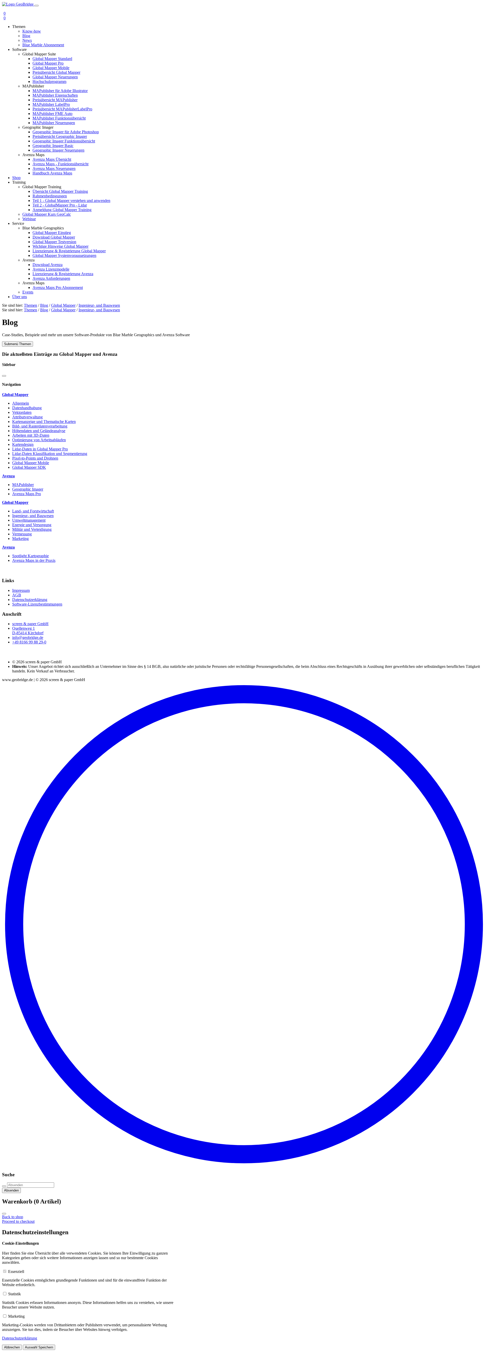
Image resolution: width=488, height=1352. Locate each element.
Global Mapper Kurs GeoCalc (46, 214)
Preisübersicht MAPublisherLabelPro (62, 109)
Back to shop (12, 1217)
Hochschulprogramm (49, 81)
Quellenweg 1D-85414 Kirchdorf (27, 630)
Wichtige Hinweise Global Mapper (60, 246)
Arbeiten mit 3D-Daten (30, 435)
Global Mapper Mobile (51, 68)
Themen (30, 305)
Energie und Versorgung (31, 525)
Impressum (21, 590)
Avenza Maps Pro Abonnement (58, 287)
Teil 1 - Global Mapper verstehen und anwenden (71, 200)
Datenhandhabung (27, 408)
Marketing (20, 538)
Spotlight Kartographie (30, 556)
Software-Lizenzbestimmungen (37, 604)
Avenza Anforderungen (51, 278)
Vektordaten (22, 412)
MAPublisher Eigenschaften (55, 95)
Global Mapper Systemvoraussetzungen (64, 255)
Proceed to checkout (18, 1221)
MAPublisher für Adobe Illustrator (60, 91)
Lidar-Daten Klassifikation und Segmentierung (49, 453)
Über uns (19, 297)
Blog (26, 36)
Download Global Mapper (54, 237)
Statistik (14, 1294)
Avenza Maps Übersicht (52, 159)
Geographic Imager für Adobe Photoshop (66, 132)
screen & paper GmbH (30, 624)
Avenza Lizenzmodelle (51, 269)
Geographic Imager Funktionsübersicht (64, 141)
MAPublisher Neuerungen (54, 123)
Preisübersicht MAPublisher (55, 100)
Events (27, 292)
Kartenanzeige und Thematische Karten (44, 421)
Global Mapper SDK (29, 467)
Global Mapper (63, 305)
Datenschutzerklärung (29, 599)
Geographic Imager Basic (53, 145)
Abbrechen (12, 1347)
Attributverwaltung (27, 417)
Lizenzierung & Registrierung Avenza (63, 274)
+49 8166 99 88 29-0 (29, 642)
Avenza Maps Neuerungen (54, 168)
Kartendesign (23, 444)
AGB (16, 595)
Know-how (31, 31)
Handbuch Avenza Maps (52, 173)
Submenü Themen (17, 344)
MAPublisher (23, 484)
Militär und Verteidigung (32, 529)
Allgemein (20, 403)
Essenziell (16, 1271)
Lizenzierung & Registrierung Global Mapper (69, 251)
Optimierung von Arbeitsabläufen (39, 440)
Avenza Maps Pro (26, 494)
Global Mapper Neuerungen (55, 77)
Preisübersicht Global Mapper (56, 72)
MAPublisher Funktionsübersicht (59, 118)
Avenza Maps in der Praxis (33, 560)
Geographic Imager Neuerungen (58, 150)
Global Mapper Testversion (54, 242)
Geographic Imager (27, 489)
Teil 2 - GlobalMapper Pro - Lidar (60, 205)
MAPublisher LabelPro (51, 104)
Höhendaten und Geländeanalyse (38, 431)
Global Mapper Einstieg (52, 232)
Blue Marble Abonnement (43, 45)
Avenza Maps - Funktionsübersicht (60, 164)
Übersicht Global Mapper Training (60, 191)
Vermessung (22, 534)
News (27, 40)
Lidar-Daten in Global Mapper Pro (40, 449)
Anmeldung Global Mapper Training (62, 210)
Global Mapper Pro (48, 63)
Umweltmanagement (28, 520)
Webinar (29, 219)
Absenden (11, 1190)
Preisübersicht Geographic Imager (60, 136)
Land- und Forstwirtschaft (33, 511)
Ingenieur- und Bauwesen (99, 305)
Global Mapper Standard (52, 58)
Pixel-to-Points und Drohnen (35, 458)
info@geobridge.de (27, 637)
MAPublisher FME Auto (52, 113)
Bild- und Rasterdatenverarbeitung (39, 426)
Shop (16, 177)
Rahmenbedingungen (50, 196)
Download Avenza (48, 264)
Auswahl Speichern (39, 1347)
